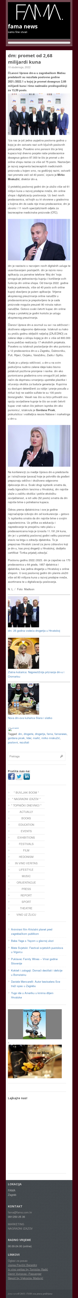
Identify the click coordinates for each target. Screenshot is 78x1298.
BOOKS (26, 818)
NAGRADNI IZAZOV (20, 1228)
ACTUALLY (26, 812)
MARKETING (16, 1224)
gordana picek (16, 738)
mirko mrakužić (50, 738)
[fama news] (39, 19)
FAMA (29, 1293)
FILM (26, 850)
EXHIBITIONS (26, 837)
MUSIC (26, 876)
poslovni (13, 742)
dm (20, 734)
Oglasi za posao (17, 1261)
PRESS (26, 889)
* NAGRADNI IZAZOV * (26, 799)
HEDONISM (26, 857)
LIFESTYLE (26, 870)
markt (36, 738)
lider (28, 738)
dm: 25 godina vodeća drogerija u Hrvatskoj (34, 631)
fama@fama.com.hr (20, 1212)
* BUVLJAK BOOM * (26, 792)
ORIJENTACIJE (26, 882)
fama (50, 734)
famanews (60, 734)
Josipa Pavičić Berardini (22, 1265)
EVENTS (26, 831)
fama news (13, 1293)
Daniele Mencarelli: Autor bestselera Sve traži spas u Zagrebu (35, 984)
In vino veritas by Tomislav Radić (28, 1269)
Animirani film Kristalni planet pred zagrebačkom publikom (31, 931)
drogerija (40, 734)
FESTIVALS (26, 844)
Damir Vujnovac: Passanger (24, 1274)
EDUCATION (26, 825)
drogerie (28, 734)
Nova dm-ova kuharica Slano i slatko (30, 718)
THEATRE (26, 908)
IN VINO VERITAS (26, 863)
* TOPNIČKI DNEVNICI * (26, 805)
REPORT (26, 895)
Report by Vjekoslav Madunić (25, 1278)
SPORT (26, 902)
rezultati (24, 742)
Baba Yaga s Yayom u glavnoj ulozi (32, 941)
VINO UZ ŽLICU (26, 915)
